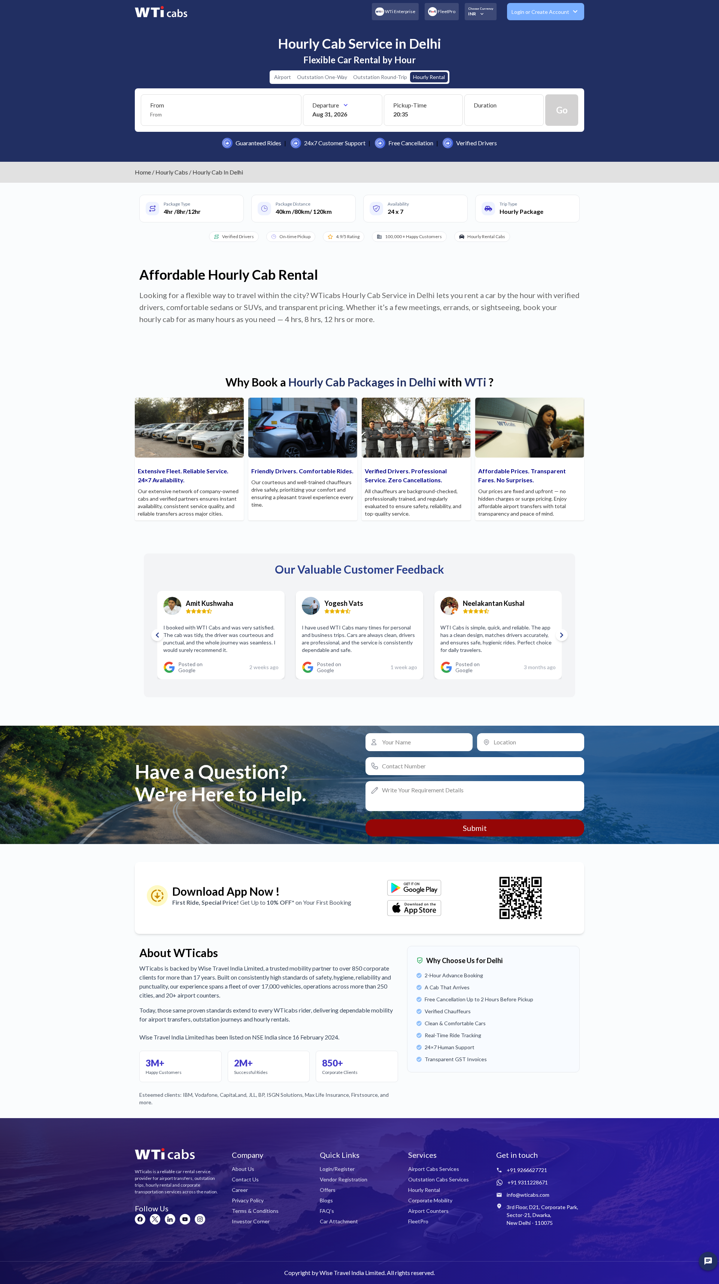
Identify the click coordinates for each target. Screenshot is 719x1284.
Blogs (326, 1200)
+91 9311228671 (527, 1182)
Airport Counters (428, 1211)
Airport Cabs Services (433, 1169)
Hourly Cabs (171, 172)
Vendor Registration (343, 1179)
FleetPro (418, 1221)
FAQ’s (327, 1211)
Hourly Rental (429, 77)
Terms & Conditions (255, 1211)
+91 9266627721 (527, 1170)
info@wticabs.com (528, 1195)
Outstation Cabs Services (438, 1179)
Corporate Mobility (430, 1200)
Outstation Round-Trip (380, 77)
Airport (282, 77)
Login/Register (337, 1169)
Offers (328, 1190)
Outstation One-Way (322, 77)
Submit (475, 827)
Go (562, 109)
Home (143, 172)
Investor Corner (251, 1221)
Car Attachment (339, 1221)
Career (240, 1190)
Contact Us (245, 1179)
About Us (243, 1169)
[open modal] (708, 1261)
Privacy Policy (248, 1200)
